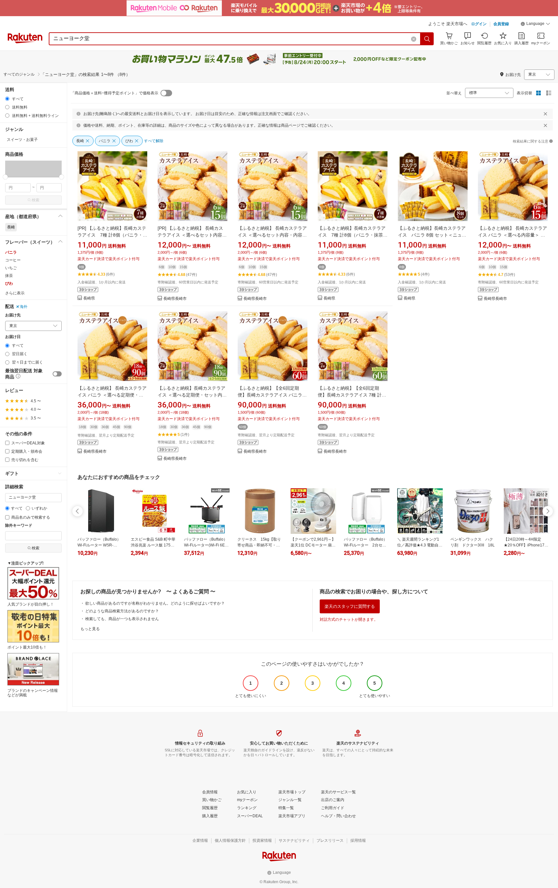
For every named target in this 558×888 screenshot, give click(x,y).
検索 (35, 200)
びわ (9, 283)
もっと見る (90, 629)
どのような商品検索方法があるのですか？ (122, 611)
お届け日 (13, 337)
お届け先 (13, 315)
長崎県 (89, 298)
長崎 (11, 227)
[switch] (57, 373)
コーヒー (13, 260)
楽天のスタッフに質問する (350, 606)
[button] (535, 24)
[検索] (427, 38)
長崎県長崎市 (175, 299)
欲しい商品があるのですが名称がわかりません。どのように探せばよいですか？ (155, 603)
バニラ (11, 252)
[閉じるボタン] (545, 114)
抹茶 (9, 275)
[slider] (5, 176)
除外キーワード (18, 525)
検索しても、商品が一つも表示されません (122, 619)
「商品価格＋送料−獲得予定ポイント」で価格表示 (114, 93)
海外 (23, 306)
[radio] (7, 99)
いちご (11, 268)
